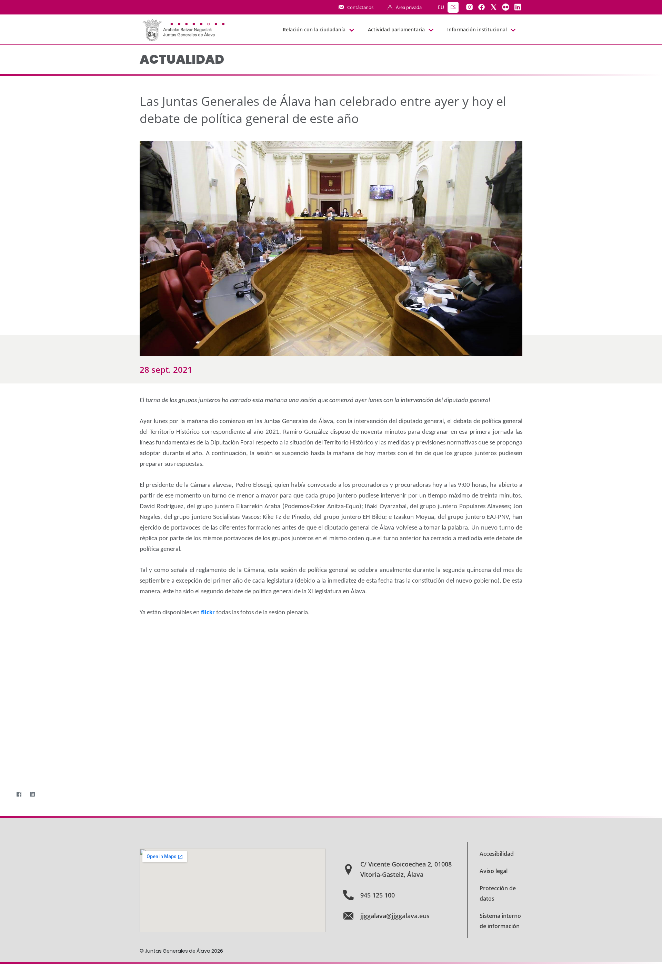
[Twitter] (5, 794)
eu (441, 7)
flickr (208, 612)
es (453, 7)
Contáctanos (360, 7)
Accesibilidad (497, 854)
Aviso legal (494, 871)
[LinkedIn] (32, 794)
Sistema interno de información (500, 921)
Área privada (409, 7)
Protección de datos (498, 893)
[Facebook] (18, 794)
